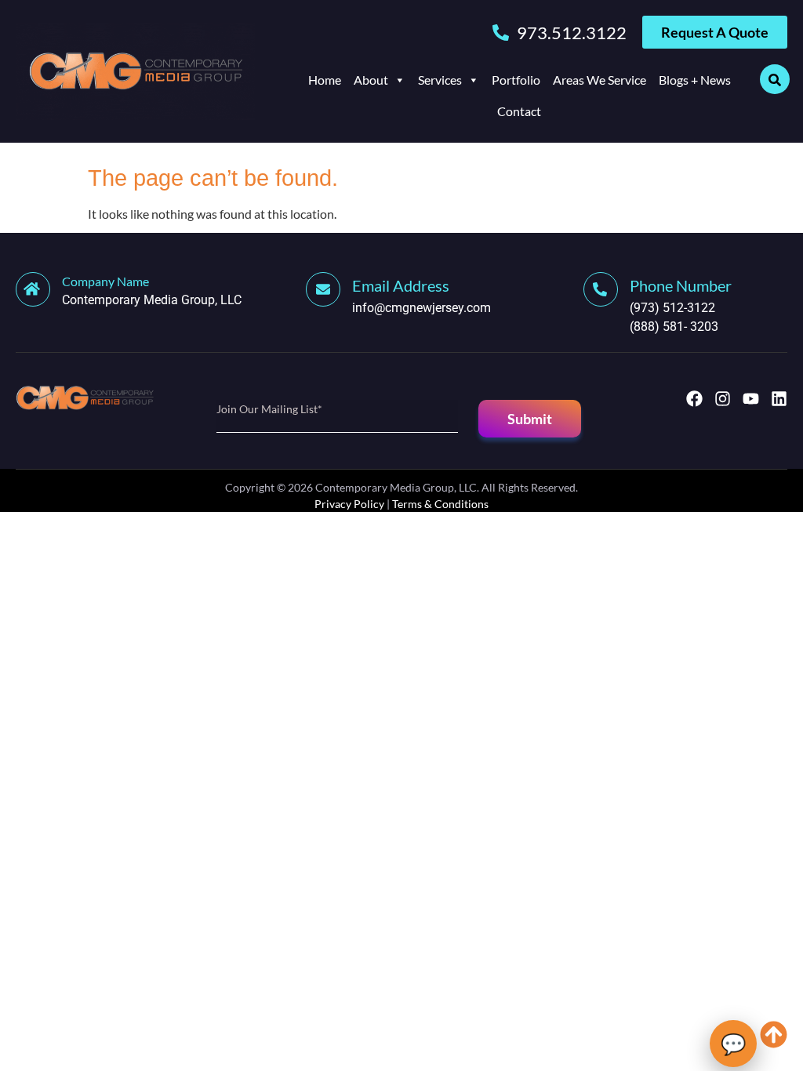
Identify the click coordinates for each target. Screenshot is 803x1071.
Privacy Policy (349, 503)
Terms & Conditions (440, 503)
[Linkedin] (779, 398)
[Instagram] (722, 398)
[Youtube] (751, 398)
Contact (519, 110)
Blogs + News (695, 79)
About (371, 79)
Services (440, 79)
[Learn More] (329, 289)
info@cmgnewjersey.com (421, 307)
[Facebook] (694, 398)
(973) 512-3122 (672, 307)
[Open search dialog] (775, 79)
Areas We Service (599, 79)
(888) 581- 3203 (674, 326)
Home (324, 79)
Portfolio (516, 79)
